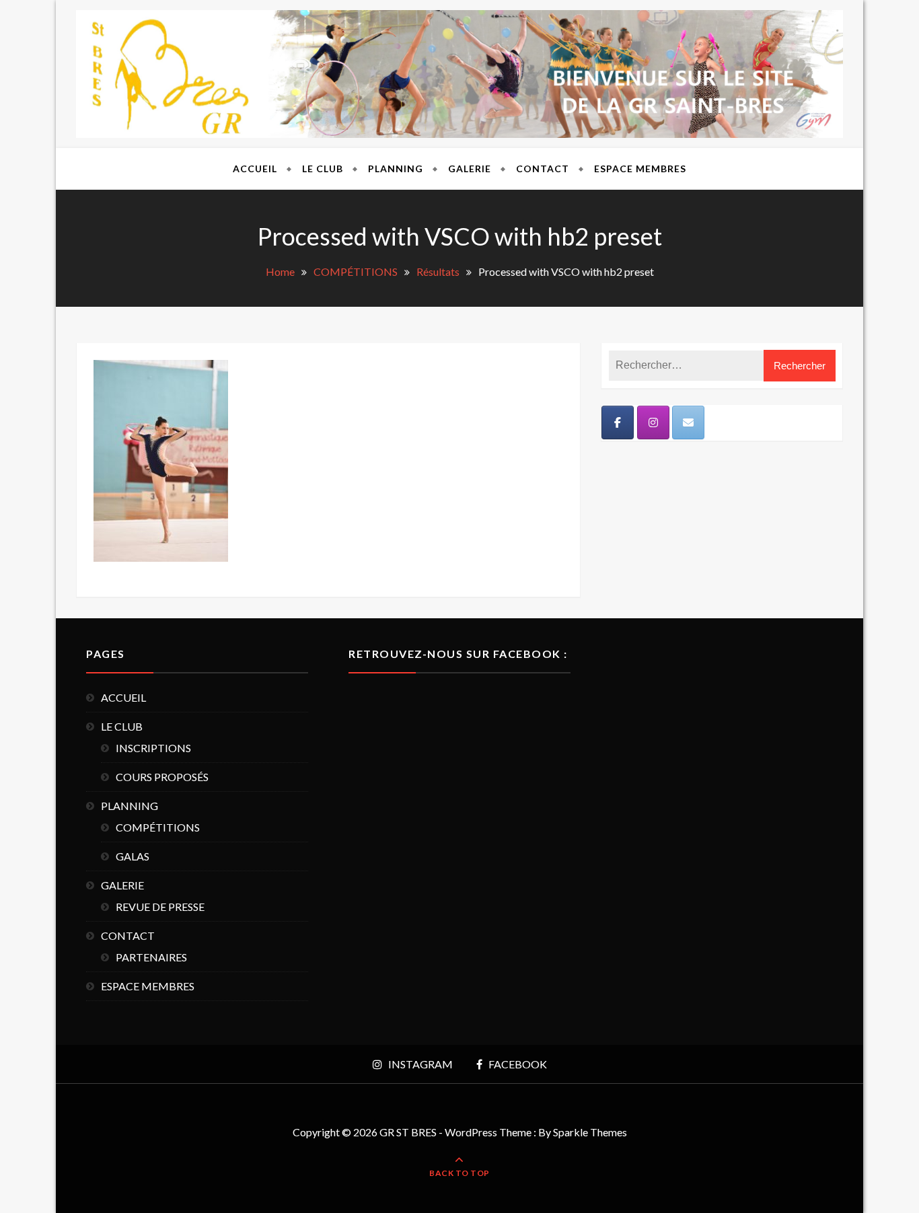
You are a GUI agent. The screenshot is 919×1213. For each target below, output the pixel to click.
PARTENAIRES (151, 957)
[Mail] (688, 422)
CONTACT (542, 168)
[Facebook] (617, 422)
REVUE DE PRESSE (160, 906)
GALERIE (469, 168)
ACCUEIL (255, 168)
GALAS (132, 856)
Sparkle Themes (590, 1132)
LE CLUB (322, 168)
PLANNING (395, 168)
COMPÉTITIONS (158, 827)
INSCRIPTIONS (153, 747)
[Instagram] (653, 422)
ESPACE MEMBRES (640, 168)
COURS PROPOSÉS (162, 776)
